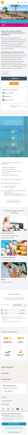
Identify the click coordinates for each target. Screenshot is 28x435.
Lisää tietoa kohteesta (13, 201)
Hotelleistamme (13, 43)
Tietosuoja (3, 397)
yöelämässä (10, 66)
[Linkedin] (22, 409)
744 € (21, 310)
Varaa (14, 83)
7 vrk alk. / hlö (14, 79)
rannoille (3, 47)
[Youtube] (18, 409)
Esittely (3, 21)
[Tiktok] (13, 409)
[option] (14, 12)
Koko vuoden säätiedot (14, 151)
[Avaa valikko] (25, 2)
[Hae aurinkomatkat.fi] (22, 2)
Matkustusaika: (5, 304)
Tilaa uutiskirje (8, 391)
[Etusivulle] (2, 2)
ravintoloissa (22, 54)
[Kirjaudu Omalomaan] (18, 2)
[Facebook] (3, 409)
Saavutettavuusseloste (6, 400)
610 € (21, 313)
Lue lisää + (5, 73)
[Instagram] (8, 409)
